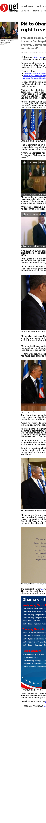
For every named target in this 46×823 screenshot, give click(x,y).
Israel (29, 151)
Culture (25, 10)
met (43, 595)
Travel (36, 10)
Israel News (27, 6)
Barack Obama (39, 57)
